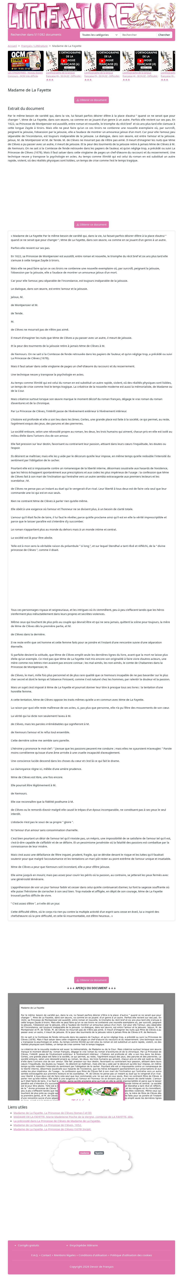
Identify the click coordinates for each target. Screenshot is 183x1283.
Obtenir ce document (93, 100)
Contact (46, 1255)
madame (84, 1152)
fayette (99, 1152)
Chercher (164, 35)
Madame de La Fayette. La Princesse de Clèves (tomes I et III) (53, 1113)
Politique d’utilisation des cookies (131, 1255)
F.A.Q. (34, 1255)
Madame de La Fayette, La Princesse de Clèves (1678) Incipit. (52, 1129)
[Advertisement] (91, 193)
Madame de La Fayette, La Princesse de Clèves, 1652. (48, 1125)
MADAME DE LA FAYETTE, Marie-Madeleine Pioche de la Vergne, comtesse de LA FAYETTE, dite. (73, 1117)
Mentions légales (65, 1255)
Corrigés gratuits (28, 1245)
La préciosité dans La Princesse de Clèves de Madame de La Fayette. (57, 1121)
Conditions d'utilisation (93, 1255)
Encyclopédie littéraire (84, 1245)
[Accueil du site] (91, 14)
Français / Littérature (34, 46)
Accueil (12, 46)
